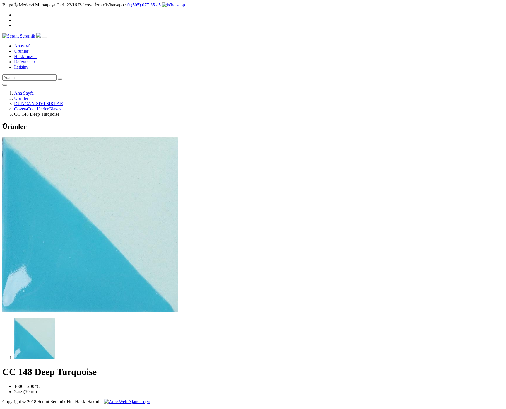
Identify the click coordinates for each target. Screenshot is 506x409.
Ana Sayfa (24, 93)
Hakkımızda (25, 56)
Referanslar (24, 61)
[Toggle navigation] (44, 37)
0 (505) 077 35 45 (144, 4)
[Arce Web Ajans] (127, 401)
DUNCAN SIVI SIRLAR (38, 103)
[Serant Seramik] (19, 35)
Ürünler (21, 51)
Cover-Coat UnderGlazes (37, 108)
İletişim (21, 66)
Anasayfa (23, 45)
